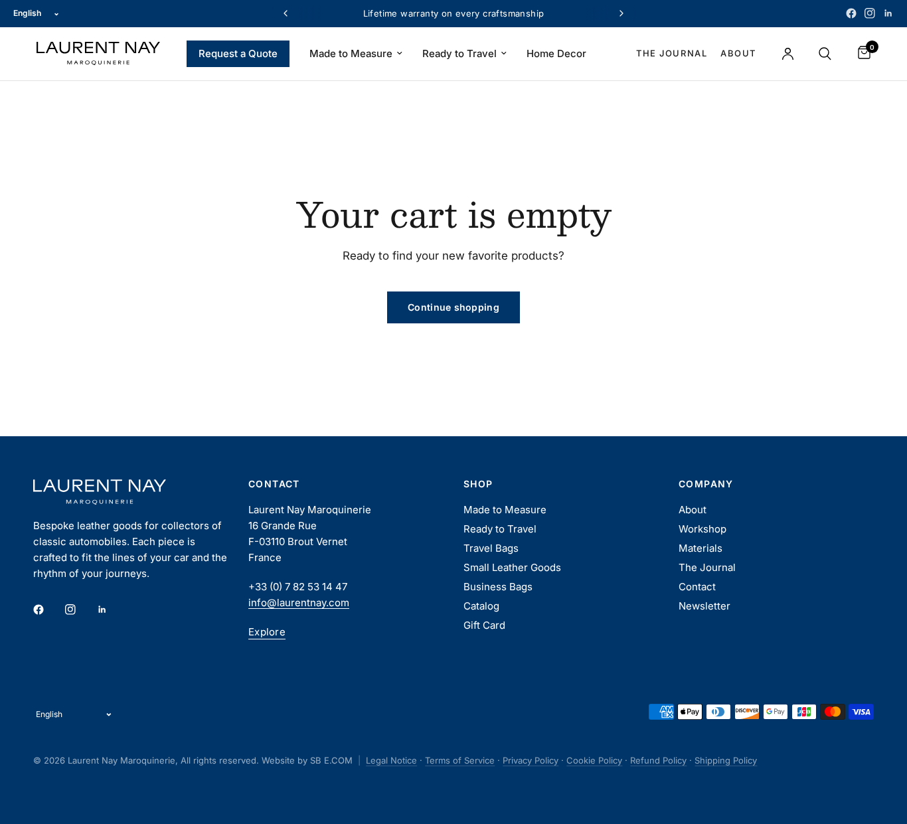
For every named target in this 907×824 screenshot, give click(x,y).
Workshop (702, 529)
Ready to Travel (459, 53)
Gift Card (484, 625)
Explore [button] (267, 631)
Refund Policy (658, 760)
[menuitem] (238, 54)
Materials (700, 548)
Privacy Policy (530, 760)
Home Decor (556, 53)
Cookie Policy (594, 760)
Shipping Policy (726, 760)
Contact (697, 586)
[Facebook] (851, 13)
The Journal (671, 53)
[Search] (825, 53)
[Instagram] (870, 13)
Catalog (481, 606)
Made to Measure (350, 53)
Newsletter (704, 606)
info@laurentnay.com (298, 602)
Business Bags (498, 586)
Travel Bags (491, 548)
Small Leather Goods (512, 567)
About (738, 53)
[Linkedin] (888, 13)
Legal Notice (391, 760)
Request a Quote (238, 53)
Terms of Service (460, 760)
